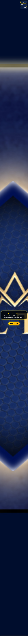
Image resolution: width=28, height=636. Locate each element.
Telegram (23, 2)
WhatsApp (23, 4)
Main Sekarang (14, 323)
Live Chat (23, 7)
